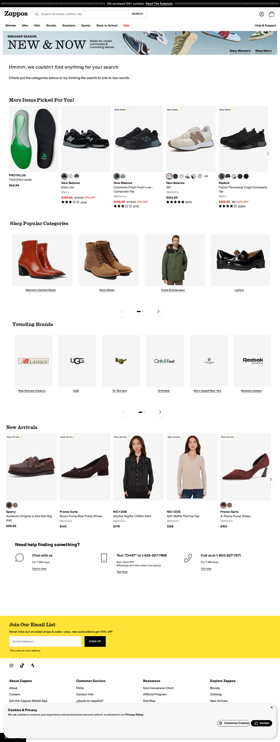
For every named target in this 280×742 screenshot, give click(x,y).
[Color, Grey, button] (77, 176)
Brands (215, 688)
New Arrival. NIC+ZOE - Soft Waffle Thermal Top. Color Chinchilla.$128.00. (192, 481)
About (13, 688)
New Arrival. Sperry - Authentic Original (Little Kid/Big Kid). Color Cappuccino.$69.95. (31, 480)
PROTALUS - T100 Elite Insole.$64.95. (33, 146)
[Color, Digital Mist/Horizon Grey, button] (188, 176)
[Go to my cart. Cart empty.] (271, 14)
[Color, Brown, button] (228, 176)
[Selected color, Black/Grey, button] (117, 176)
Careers (14, 694)
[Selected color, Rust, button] (223, 505)
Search (137, 13)
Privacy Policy (134, 714)
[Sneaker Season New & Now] (140, 43)
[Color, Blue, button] (70, 176)
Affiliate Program (154, 694)
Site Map (149, 701)
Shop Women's (240, 51)
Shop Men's (263, 51)
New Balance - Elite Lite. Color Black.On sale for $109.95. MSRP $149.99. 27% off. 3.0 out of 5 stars (86, 155)
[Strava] (33, 665)
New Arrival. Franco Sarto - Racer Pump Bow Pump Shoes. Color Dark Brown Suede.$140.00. (85, 481)
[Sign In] (261, 14)
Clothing (216, 694)
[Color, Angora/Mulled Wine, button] (194, 176)
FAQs (80, 688)
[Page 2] (142, 311)
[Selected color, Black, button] (64, 176)
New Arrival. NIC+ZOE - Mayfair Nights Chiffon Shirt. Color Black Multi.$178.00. (138, 481)
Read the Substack (159, 3)
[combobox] (80, 14)
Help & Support (265, 25)
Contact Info (84, 694)
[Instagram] (11, 665)
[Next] (268, 154)
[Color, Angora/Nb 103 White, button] (200, 176)
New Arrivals (219, 701)
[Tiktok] (22, 665)
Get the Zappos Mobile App (28, 701)
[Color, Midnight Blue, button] (15, 505)
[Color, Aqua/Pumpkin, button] (123, 176)
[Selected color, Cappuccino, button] (9, 505)
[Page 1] (139, 311)
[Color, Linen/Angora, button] (181, 176)
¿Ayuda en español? (90, 701)
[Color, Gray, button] (234, 176)
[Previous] (121, 311)
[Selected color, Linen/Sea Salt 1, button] (169, 176)
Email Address (23, 641)
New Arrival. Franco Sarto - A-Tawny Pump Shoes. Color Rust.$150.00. (245, 481)
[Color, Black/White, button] (246, 176)
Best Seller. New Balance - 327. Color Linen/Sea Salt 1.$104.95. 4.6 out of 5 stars (191, 155)
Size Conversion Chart (158, 688)
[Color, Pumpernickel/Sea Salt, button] (175, 176)
